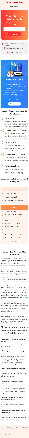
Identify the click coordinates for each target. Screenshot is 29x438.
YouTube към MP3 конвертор (7, 390)
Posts (2, 427)
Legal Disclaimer (15, 428)
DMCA (16, 427)
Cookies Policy (24, 427)
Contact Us (6, 428)
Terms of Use (8, 427)
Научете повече (14, 104)
